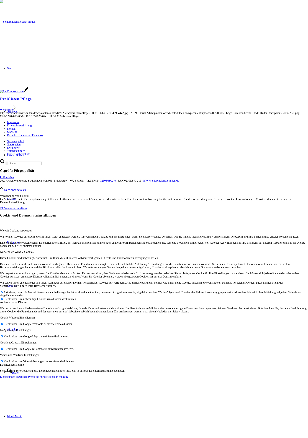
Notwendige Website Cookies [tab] (17, 251)
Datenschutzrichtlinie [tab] (12, 364)
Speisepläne (13, 144)
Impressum (13, 122)
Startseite (12, 131)
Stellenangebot (15, 141)
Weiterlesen (6, 109)
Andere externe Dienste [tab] (13, 302)
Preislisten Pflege (16, 99)
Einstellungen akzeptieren (14, 376)
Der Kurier (13, 147)
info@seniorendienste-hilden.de (161, 180)
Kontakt (11, 128)
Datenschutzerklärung (19, 125)
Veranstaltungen (16, 150)
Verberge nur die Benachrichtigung (48, 376)
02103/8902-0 (108, 180)
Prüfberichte (7, 177)
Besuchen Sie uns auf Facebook (25, 135)
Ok (2, 208)
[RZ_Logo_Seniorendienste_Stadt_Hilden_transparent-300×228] (17, 21)
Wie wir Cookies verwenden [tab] (16, 230)
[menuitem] (157, 416)
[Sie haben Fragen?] (14, 91)
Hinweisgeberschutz (18, 154)
